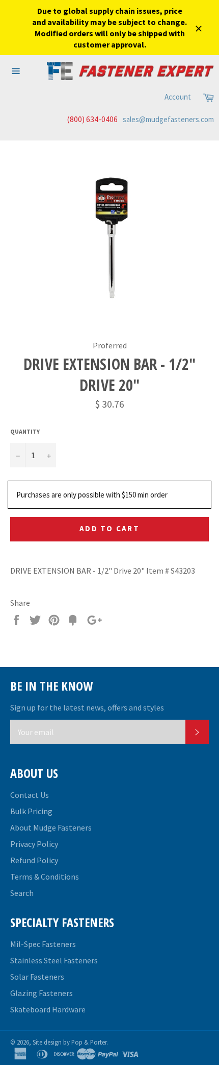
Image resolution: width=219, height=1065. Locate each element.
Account (178, 97)
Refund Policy (34, 860)
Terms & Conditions (44, 876)
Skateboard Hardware (48, 1009)
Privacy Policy (34, 844)
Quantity (25, 431)
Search (22, 893)
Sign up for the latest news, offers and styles (87, 707)
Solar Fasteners (37, 977)
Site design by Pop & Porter (69, 1042)
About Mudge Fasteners (51, 827)
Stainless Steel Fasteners (54, 960)
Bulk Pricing (31, 811)
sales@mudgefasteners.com (168, 119)
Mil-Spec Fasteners (43, 944)
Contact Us (29, 795)
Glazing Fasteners (41, 993)
